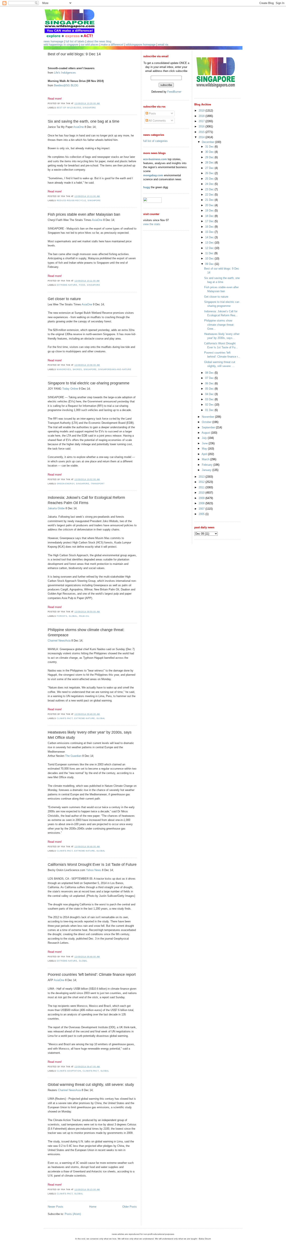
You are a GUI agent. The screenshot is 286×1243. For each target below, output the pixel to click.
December (208, 142)
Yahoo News (93, 870)
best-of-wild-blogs (69, 108)
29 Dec (210, 157)
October (207, 422)
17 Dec (210, 221)
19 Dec (210, 210)
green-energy (65, 484)
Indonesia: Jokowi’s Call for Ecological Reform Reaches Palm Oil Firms (86, 500)
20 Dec (210, 205)
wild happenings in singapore (61, 44)
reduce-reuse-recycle (71, 201)
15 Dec (210, 231)
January (207, 470)
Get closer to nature (64, 299)
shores (77, 369)
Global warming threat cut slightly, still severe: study (91, 1084)
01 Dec (210, 410)
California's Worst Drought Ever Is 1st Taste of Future (92, 864)
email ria (163, 44)
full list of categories (155, 141)
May (205, 448)
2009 (202, 498)
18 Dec (210, 216)
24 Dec (210, 183)
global (73, 616)
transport (98, 484)
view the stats (151, 224)
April (205, 454)
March (206, 459)
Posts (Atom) (73, 1214)
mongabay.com (153, 175)
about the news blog (99, 41)
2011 (202, 487)
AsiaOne (78, 126)
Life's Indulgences (65, 72)
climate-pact (65, 718)
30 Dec (210, 151)
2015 (202, 132)
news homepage (53, 41)
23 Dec (210, 189)
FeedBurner (174, 91)
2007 (202, 508)
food (82, 285)
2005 (202, 514)
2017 (202, 121)
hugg (146, 187)
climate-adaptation (69, 1071)
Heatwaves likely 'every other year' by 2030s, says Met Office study (89, 735)
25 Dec (210, 178)
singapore (89, 108)
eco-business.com (155, 159)
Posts (152, 113)
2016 (202, 126)
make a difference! (112, 44)
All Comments (157, 120)
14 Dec (210, 237)
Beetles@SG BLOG (66, 85)
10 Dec (210, 258)
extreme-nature (67, 285)
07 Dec (210, 378)
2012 (202, 481)
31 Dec (210, 146)
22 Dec (210, 194)
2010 (202, 492)
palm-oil (84, 616)
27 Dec (210, 168)
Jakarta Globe (56, 508)
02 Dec (210, 404)
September (209, 427)
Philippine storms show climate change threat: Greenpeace (86, 632)
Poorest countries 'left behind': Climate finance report (92, 974)
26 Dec (210, 173)
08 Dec (210, 372)
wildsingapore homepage (141, 44)
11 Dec (209, 253)
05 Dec (210, 388)
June (205, 443)
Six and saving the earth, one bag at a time (83, 121)
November (208, 416)
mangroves (64, 369)
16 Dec (210, 226)
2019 (202, 110)
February (207, 464)
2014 (202, 137)
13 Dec (210, 242)
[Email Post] (101, 103)
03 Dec (210, 399)
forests (62, 616)
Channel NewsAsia (59, 640)
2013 (202, 476)
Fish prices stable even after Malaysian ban (84, 214)
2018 (202, 116)
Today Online (70, 388)
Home (92, 1206)
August (206, 432)
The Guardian (73, 755)
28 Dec (210, 162)
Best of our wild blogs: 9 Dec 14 (74, 54)
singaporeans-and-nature (114, 369)
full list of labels (75, 41)
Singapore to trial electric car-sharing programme (88, 383)
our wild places (90, 44)
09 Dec (210, 264)
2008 (202, 503)
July (205, 437)
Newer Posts (55, 1206)
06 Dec (210, 383)
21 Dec (210, 199)
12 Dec (210, 248)
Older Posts (129, 1206)
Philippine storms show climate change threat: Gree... (219, 324)
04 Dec (210, 394)
